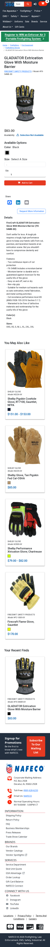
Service (43, 21)
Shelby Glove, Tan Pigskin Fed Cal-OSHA (23, 477)
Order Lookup (13, 877)
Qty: (7, 170)
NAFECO (28, 795)
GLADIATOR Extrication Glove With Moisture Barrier (24, 708)
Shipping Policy (13, 815)
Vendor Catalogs (14, 850)
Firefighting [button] (25, 11)
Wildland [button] (7, 21)
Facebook (15, 895)
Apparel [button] (35, 16)
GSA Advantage (13, 873)
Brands (34, 21)
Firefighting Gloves (12, 48)
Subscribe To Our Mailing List (35, 746)
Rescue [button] (24, 16)
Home (5, 45)
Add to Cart (27, 183)
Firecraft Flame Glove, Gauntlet (21, 623)
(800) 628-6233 (30, 790)
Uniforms (18, 21)
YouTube (14, 904)
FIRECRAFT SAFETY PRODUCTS (18, 71)
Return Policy (12, 819)
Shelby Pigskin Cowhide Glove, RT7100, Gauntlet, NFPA (22, 402)
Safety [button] (14, 16)
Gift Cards (19, 27)
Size (6, 159)
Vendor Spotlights (15, 854)
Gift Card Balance (14, 881)
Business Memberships (17, 828)
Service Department (16, 864)
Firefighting (14, 45)
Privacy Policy (24, 915)
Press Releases (13, 832)
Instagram (15, 899)
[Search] (28, 4)
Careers (33, 918)
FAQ (8, 824)
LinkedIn (14, 908)
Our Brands (12, 846)
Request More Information (31, 211)
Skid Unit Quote (14, 868)
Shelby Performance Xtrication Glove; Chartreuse (25, 550)
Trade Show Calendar (16, 836)
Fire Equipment (27, 45)
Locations (8, 915)
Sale (27, 21)
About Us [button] (7, 27)
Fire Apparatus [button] (9, 11)
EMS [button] (5, 16)
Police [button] (37, 11)
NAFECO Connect (14, 885)
